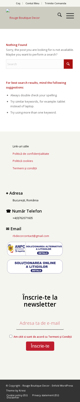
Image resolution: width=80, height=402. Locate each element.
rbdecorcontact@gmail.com (31, 236)
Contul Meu (32, 3)
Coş (18, 3)
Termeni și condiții (25, 168)
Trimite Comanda (55, 3)
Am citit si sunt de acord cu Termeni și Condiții (43, 337)
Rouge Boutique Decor (36, 385)
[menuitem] (18, 3)
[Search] (57, 15)
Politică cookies (23, 161)
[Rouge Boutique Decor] (33, 17)
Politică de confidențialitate (31, 154)
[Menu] (68, 15)
